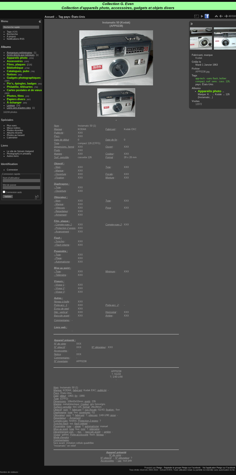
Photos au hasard (16, 135)
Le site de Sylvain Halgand (20, 151)
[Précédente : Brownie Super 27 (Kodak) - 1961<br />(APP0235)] (221, 16)
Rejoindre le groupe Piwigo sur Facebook (182, 468)
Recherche (12, 34)
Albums (6, 46)
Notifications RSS (15, 39)
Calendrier (12, 137)
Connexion (12, 169)
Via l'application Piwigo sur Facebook (218, 468)
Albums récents (14, 133)
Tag (60, 16)
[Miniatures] (216, 16)
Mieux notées (13, 128)
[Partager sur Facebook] (206, 16)
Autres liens (13, 156)
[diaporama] (201, 16)
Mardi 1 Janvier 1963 (206, 64)
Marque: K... (204, 94)
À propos (11, 36)
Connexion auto (13, 192)
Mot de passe (9, 185)
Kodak (218, 94)
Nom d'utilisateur (11, 178)
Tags (9, 31)
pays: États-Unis (74, 16)
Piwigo (159, 468)
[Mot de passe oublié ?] (36, 197)
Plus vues (12, 125)
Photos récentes (15, 130)
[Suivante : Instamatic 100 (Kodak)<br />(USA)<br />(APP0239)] (225, 16)
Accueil (49, 16)
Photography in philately (19, 153)
